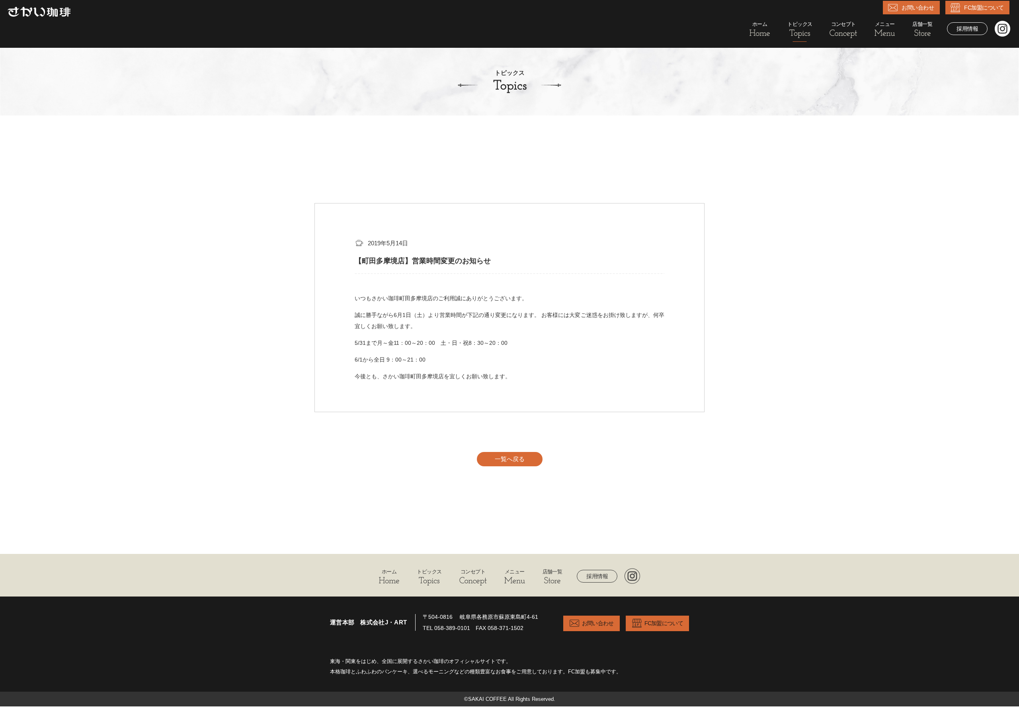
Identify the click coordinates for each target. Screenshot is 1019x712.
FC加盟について (983, 7)
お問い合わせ (918, 7)
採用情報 (967, 28)
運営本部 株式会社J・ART (368, 622)
